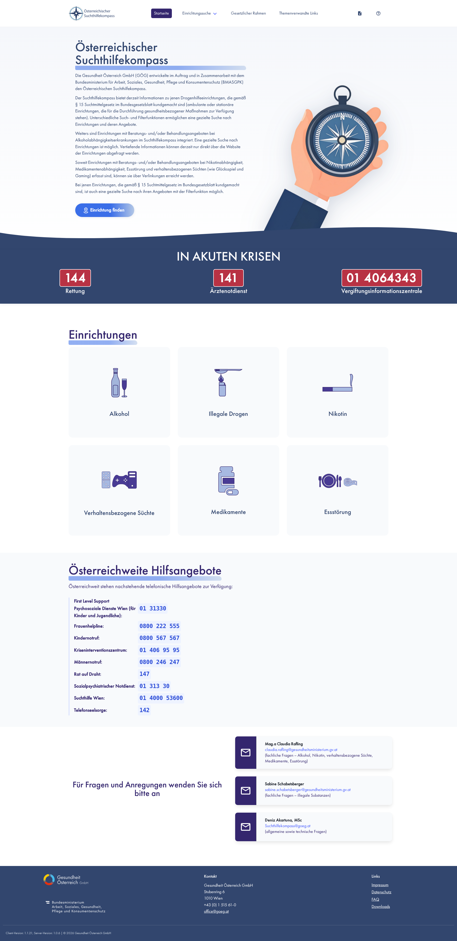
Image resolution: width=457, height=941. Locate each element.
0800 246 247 (159, 662)
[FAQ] (378, 13)
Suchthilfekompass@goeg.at (287, 825)
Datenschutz (381, 892)
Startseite (161, 13)
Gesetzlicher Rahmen (248, 13)
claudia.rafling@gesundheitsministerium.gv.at (301, 749)
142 (144, 710)
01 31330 (152, 608)
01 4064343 (382, 278)
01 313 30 (154, 686)
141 (228, 278)
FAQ (375, 899)
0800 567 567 (159, 638)
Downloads (381, 906)
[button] (104, 210)
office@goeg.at (216, 911)
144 (75, 278)
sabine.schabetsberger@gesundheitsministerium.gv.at (308, 789)
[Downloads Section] (359, 13)
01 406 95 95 (159, 650)
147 (144, 674)
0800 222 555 (159, 626)
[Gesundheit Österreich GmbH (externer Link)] (75, 880)
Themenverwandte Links (298, 13)
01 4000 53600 (161, 698)
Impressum (380, 884)
